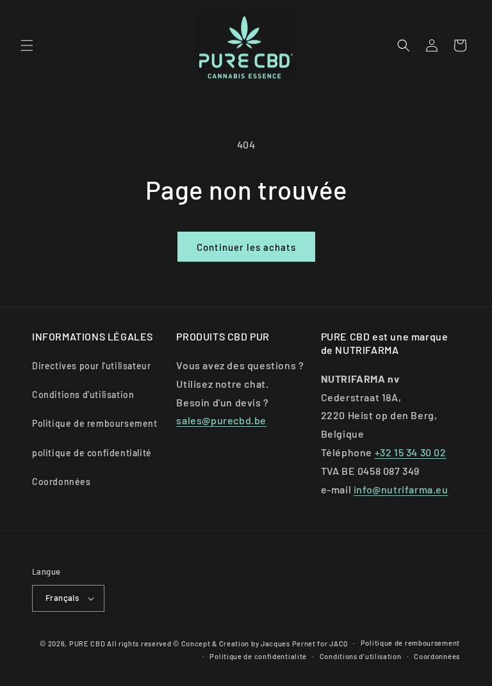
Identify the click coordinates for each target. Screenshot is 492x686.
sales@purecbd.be (221, 420)
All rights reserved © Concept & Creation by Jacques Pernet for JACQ (227, 643)
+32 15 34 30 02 (411, 452)
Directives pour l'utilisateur (91, 365)
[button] (27, 45)
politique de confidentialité (92, 452)
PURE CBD (87, 643)
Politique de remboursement (95, 423)
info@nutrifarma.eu (401, 489)
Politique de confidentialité (258, 656)
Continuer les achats (246, 247)
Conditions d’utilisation (361, 656)
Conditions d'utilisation (83, 394)
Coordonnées (61, 481)
